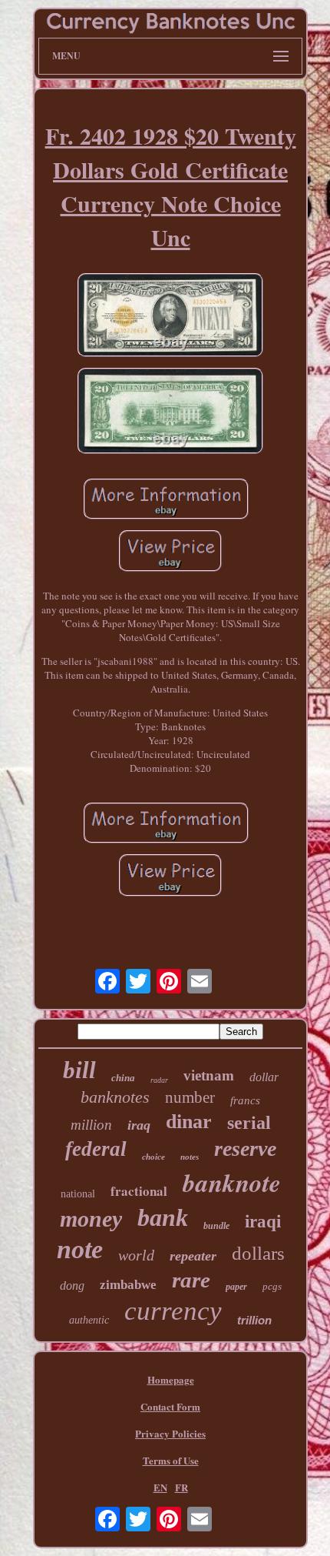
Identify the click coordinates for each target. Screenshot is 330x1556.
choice (153, 1156)
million (91, 1125)
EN (160, 1487)
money (91, 1218)
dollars (258, 1253)
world (136, 1255)
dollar (264, 1077)
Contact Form (170, 1406)
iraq (138, 1125)
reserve (245, 1148)
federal (96, 1148)
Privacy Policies (170, 1433)
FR (181, 1487)
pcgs (272, 1286)
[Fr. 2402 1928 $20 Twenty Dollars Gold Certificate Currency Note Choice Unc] (170, 316)
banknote (232, 1182)
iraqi (263, 1221)
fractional (139, 1190)
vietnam (208, 1075)
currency (173, 1311)
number (190, 1097)
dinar (189, 1121)
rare (191, 1279)
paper (236, 1286)
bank (162, 1217)
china (123, 1078)
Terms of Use (171, 1460)
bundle (216, 1225)
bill (79, 1070)
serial (249, 1123)
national (78, 1194)
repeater (193, 1256)
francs (245, 1100)
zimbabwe (128, 1284)
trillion (254, 1320)
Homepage (170, 1379)
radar (159, 1080)
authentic (89, 1320)
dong (72, 1285)
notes (189, 1156)
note (80, 1249)
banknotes (115, 1097)
